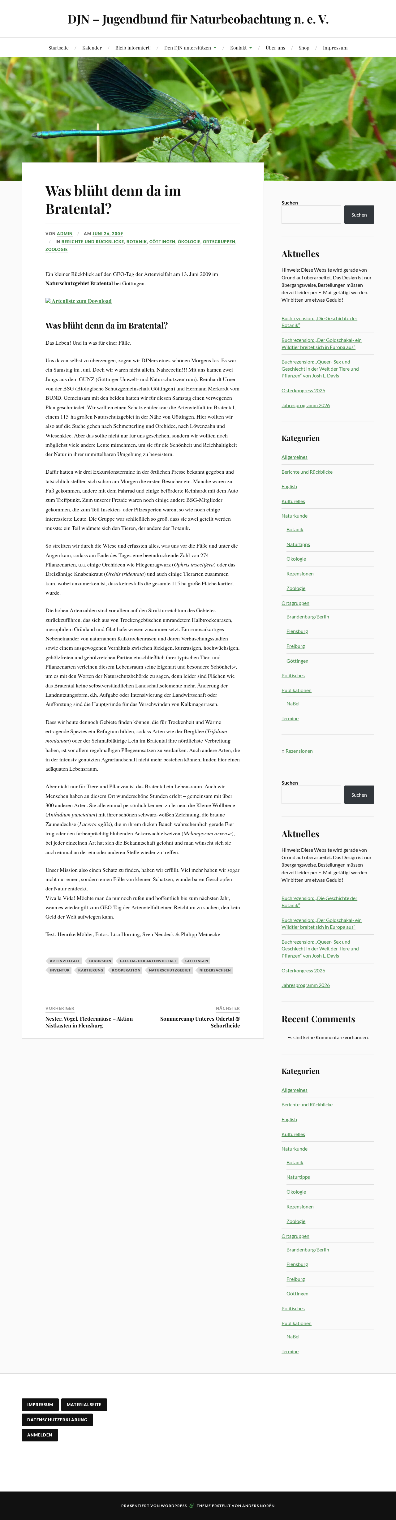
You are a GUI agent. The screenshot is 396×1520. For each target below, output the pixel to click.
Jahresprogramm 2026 (306, 405)
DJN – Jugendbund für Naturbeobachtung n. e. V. (198, 19)
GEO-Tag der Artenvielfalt (148, 961)
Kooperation (126, 970)
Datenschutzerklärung (57, 1419)
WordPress (174, 1505)
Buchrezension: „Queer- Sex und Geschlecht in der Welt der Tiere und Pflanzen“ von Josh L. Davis (320, 368)
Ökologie (189, 241)
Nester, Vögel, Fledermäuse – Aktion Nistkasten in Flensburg (89, 1022)
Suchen (290, 202)
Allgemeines (295, 457)
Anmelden (39, 1434)
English (289, 486)
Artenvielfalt (65, 961)
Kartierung (90, 970)
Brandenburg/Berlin (307, 616)
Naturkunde (295, 516)
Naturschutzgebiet (170, 970)
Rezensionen (300, 573)
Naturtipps (298, 544)
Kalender (92, 47)
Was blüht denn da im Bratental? (113, 199)
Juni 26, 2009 (108, 233)
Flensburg (297, 631)
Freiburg (295, 646)
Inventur (60, 970)
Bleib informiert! (133, 47)
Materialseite (84, 1404)
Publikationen (297, 690)
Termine (290, 718)
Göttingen (162, 241)
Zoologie (56, 249)
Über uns (275, 47)
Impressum (335, 47)
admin (65, 233)
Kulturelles (293, 501)
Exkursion (100, 961)
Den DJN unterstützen (187, 47)
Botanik (137, 241)
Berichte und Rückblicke (93, 241)
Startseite (59, 47)
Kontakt (238, 47)
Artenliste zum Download (81, 301)
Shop (304, 47)
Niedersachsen (215, 970)
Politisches (293, 675)
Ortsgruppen (219, 241)
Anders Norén (258, 1505)
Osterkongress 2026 (303, 390)
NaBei (292, 703)
